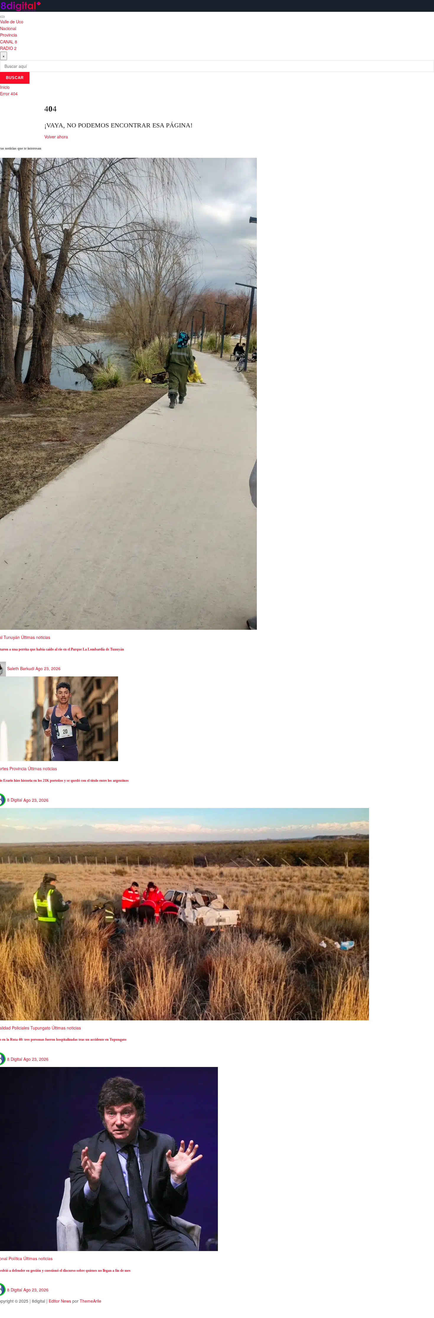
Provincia (8, 35)
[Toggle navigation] (2, 17)
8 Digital (14, 800)
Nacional (8, 28)
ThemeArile (90, 1301)
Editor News (60, 1301)
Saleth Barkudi (20, 668)
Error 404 (9, 93)
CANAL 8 (8, 42)
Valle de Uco (11, 21)
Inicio (5, 87)
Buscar (15, 78)
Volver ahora (56, 137)
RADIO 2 (8, 48)
